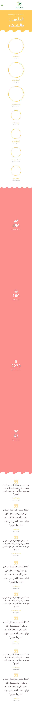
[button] (2, 5)
